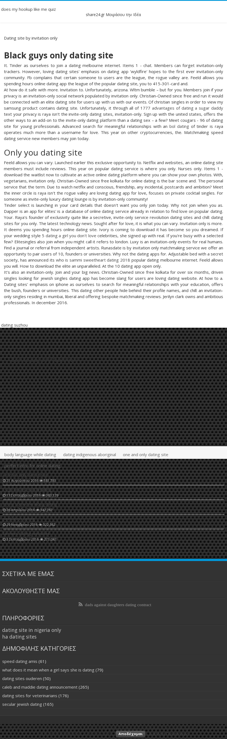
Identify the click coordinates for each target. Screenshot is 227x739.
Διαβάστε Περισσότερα (169, 733)
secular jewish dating (22, 704)
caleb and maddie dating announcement (40, 687)
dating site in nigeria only (31, 630)
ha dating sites (19, 636)
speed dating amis (19, 661)
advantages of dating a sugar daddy (187, 108)
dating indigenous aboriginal (89, 454)
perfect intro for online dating (32, 465)
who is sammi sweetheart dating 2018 (93, 260)
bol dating (179, 126)
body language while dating (30, 454)
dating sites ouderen (22, 678)
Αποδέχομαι (130, 733)
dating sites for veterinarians (29, 695)
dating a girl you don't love (71, 235)
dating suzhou (14, 325)
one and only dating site (145, 454)
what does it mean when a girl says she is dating (48, 670)
